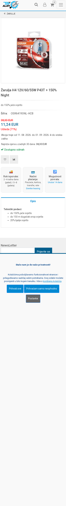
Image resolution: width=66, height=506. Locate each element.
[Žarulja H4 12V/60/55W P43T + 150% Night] (33, 50)
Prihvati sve (15, 288)
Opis (33, 201)
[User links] (44, 5)
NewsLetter (9, 245)
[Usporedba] (14, 159)
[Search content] (36, 5)
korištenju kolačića (52, 281)
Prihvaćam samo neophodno (41, 288)
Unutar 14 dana (55, 182)
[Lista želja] (5, 159)
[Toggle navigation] (61, 5)
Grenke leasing (33, 188)
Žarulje (11, 14)
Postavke (33, 298)
